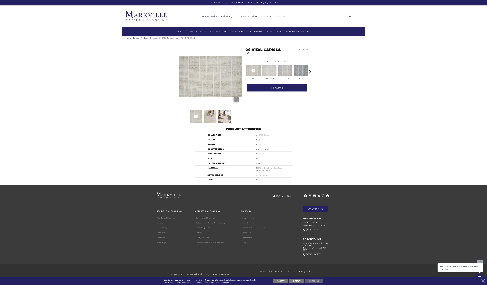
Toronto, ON (252, 3)
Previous (244, 68)
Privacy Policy (305, 271)
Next (234, 115)
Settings (314, 281)
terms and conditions (203, 282)
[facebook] (305, 196)
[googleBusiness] (323, 196)
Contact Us (277, 88)
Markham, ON (216, 3)
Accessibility (265, 271)
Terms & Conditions (284, 271)
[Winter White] (269, 70)
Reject (297, 281)
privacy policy (182, 282)
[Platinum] (285, 70)
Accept (281, 281)
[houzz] (318, 196)
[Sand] (253, 70)
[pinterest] (327, 196)
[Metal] (301, 70)
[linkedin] (314, 196)
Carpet (136, 38)
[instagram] (309, 196)
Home (128, 38)
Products (144, 38)
